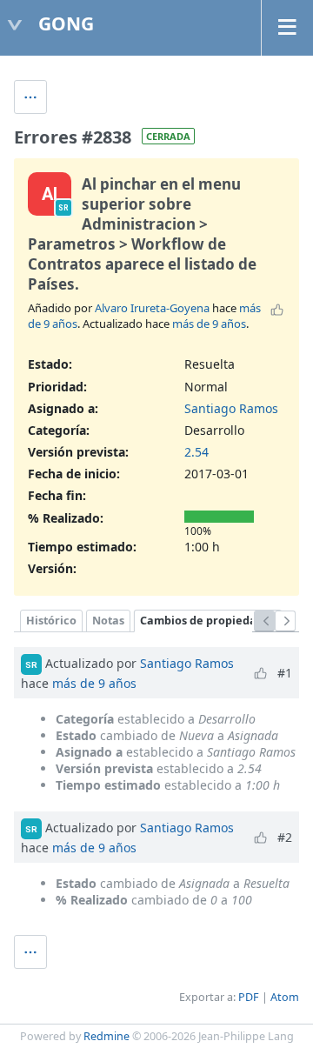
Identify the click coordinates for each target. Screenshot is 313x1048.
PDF (248, 997)
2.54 (196, 452)
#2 (284, 837)
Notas (108, 620)
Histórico (51, 620)
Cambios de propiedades (208, 620)
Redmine (106, 1036)
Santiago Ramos (231, 408)
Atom (284, 997)
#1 (284, 672)
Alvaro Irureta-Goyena (152, 308)
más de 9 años (209, 323)
